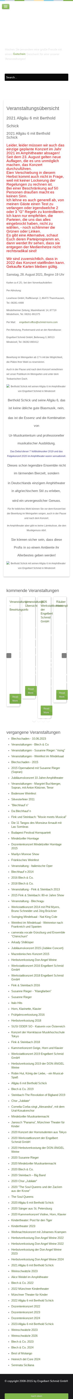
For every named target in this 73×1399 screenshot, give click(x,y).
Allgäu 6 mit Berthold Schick (29, 1083)
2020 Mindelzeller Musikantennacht (33, 1163)
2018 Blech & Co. (22, 883)
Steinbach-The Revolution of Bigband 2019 (38, 1095)
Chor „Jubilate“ (20, 1100)
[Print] (61, 134)
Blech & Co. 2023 (22, 1341)
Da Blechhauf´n (21, 811)
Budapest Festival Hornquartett (31, 832)
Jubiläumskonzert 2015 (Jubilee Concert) (37, 948)
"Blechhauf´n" (19, 805)
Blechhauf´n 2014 (22, 871)
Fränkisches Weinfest (25, 860)
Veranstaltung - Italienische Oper (32, 865)
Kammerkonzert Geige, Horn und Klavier (37, 1048)
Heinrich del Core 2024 (25, 1359)
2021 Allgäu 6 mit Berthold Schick (32, 1265)
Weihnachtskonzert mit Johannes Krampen (38, 1232)
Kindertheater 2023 (23, 1226)
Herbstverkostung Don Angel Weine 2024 (37, 1259)
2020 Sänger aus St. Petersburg (31, 1208)
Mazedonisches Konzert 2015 (30, 954)
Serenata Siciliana (22, 1365)
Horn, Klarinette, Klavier (26, 1008)
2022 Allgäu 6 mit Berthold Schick (32, 1300)
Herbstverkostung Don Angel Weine (34, 959)
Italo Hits (16, 1003)
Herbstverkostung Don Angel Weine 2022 (37, 1237)
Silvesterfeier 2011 (23, 799)
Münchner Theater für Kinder (29, 1294)
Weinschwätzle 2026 (24, 1335)
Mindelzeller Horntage (25, 838)
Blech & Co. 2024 (22, 1347)
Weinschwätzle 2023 (24, 1271)
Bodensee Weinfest (23, 793)
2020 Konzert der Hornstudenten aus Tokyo (38, 1132)
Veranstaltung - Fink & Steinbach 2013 (35, 889)
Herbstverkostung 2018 (26, 1020)
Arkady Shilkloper (22, 942)
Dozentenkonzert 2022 (25, 1306)
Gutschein (19, 53)
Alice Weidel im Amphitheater (29, 1277)
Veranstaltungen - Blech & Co (30, 744)
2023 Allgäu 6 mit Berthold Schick (32, 1324)
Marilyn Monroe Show (25, 854)
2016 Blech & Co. (22, 877)
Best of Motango (21, 1353)
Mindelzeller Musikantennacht (30, 1116)
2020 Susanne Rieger (25, 1157)
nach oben (36, 1396)
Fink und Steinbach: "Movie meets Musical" (38, 817)
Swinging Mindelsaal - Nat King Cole (34, 916)
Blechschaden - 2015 (24, 762)
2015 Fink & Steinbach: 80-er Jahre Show (37, 895)
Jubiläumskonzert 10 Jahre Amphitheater (37, 777)
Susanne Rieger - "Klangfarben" (31, 991)
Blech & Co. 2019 (22, 1089)
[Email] (65, 134)
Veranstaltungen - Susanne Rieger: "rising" (38, 750)
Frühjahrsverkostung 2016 (28, 1014)
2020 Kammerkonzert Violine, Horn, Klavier (38, 1214)
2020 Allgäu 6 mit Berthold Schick (32, 1202)
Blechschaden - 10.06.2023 (28, 738)
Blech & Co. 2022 (22, 1282)
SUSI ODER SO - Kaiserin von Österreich (38, 1026)
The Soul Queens (22, 1196)
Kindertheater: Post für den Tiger (31, 1220)
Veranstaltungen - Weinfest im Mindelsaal (37, 756)
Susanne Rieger (21, 997)
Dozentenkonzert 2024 (25, 1318)
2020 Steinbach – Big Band (28, 1175)
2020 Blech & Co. (22, 1169)
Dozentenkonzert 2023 (25, 1312)
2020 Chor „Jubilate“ (24, 1181)
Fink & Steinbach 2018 (25, 1042)
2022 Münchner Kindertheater (30, 1288)
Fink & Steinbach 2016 (25, 985)
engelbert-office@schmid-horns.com (38, 322)
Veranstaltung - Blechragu (27, 901)
